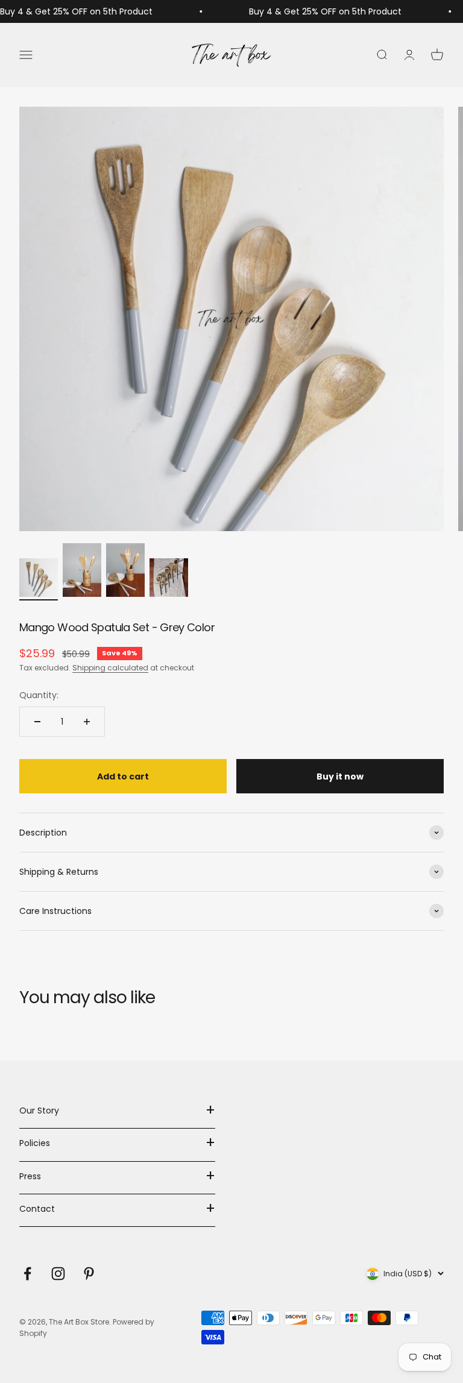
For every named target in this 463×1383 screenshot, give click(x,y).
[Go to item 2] (82, 572)
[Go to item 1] (38, 579)
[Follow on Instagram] (58, 1273)
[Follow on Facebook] (27, 1273)
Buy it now (340, 776)
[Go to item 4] (169, 579)
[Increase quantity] (86, 721)
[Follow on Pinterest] (89, 1273)
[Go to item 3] (125, 572)
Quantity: (38, 695)
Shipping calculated (110, 668)
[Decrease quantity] (37, 721)
